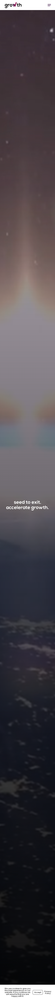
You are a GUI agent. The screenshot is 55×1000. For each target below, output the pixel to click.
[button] (49, 5)
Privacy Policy (47, 992)
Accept (37, 992)
